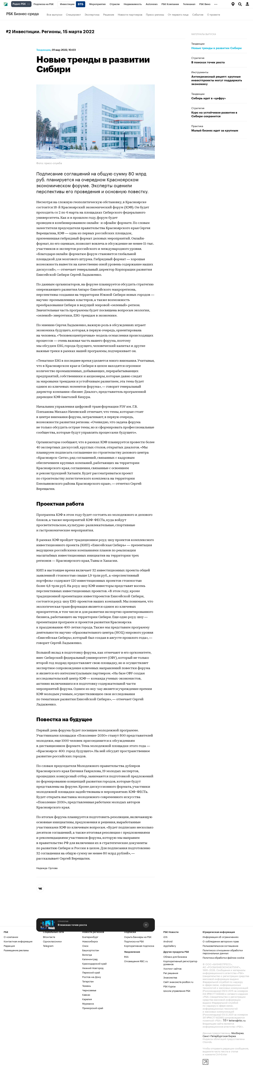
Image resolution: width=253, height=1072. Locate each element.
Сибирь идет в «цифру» (208, 98)
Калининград (90, 959)
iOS (165, 936)
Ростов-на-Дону (91, 976)
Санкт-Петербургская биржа (219, 1036)
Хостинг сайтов (172, 968)
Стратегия (63, 922)
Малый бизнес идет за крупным (214, 130)
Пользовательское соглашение (220, 945)
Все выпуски (54, 14)
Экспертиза (92, 14)
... (215, 3)
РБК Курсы (169, 986)
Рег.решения (170, 973)
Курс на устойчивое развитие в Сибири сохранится (214, 114)
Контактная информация (18, 941)
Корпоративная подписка (139, 945)
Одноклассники (52, 941)
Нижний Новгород (93, 968)
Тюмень (86, 985)
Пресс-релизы (155, 14)
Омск (85, 945)
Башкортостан (90, 950)
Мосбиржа (237, 1033)
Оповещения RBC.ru (136, 961)
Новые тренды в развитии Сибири (216, 48)
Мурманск (88, 1003)
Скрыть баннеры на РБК (138, 936)
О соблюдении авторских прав (221, 941)
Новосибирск (90, 941)
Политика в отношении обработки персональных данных (223, 951)
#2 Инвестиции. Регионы (33, 31)
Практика (197, 125)
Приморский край (92, 1008)
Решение (108, 14)
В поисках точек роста (72, 925)
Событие (197, 14)
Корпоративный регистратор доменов (180, 962)
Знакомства (170, 977)
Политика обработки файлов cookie (223, 957)
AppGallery (169, 945)
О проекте (213, 14)
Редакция (9, 945)
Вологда (87, 954)
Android (167, 941)
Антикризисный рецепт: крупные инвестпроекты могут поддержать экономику (216, 80)
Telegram (48, 945)
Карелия (87, 999)
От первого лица (178, 14)
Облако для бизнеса (175, 956)
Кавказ (86, 994)
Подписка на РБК (134, 941)
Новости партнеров (130, 14)
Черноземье (89, 990)
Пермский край (91, 972)
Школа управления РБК (176, 990)
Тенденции (43, 50)
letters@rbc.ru (237, 1020)
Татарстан (88, 981)
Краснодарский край (94, 963)
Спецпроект (73, 14)
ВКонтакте (49, 936)
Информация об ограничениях (221, 936)
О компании (11, 936)
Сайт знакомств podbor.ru (178, 981)
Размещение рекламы (16, 950)
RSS (126, 956)
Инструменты (199, 71)
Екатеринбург (90, 936)
